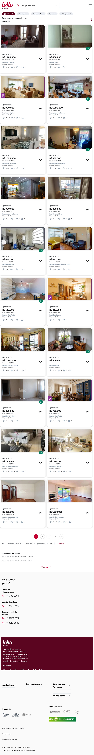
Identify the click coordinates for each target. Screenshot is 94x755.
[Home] (3, 543)
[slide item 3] (23, 45)
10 (61, 536)
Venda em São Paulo (14, 544)
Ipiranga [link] (61, 544)
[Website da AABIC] (66, 712)
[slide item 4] (24, 45)
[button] (8, 14)
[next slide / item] (42, 36)
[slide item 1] (20, 45)
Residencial (37, 14)
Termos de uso (6, 734)
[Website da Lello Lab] (26, 715)
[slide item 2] (22, 45)
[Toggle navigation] (90, 5)
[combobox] (37, 5)
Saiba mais (7, 665)
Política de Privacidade (9, 740)
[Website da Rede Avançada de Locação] (76, 712)
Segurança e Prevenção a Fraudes (13, 728)
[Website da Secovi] (55, 712)
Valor (51, 14)
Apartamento (40, 544)
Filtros (10, 14)
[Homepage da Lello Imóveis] (6, 714)
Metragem (64, 14)
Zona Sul (52, 544)
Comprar (22, 14)
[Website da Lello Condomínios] (15, 714)
